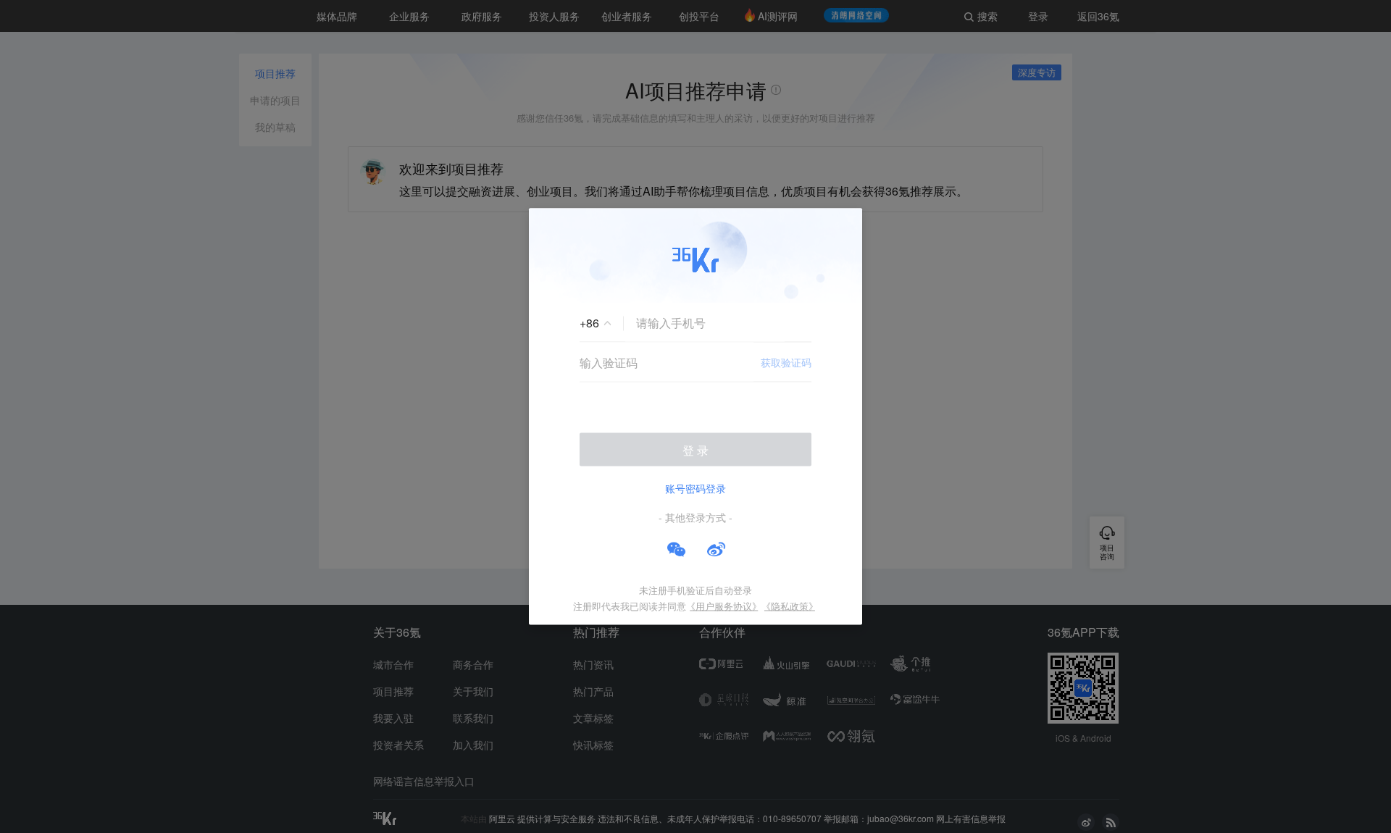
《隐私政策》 (789, 606)
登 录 (695, 450)
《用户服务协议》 (723, 606)
